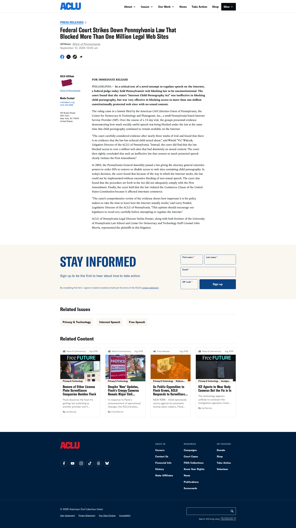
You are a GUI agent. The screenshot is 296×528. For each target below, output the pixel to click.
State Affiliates (164, 475)
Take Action (199, 6)
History (159, 469)
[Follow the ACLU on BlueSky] (107, 463)
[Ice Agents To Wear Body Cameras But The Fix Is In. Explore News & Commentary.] (216, 382)
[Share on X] (68, 58)
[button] (75, 57)
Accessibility (124, 515)
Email (185, 269)
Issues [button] (145, 6)
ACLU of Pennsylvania (86, 44)
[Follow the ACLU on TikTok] (89, 463)
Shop (215, 6)
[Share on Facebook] (62, 58)
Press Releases (72, 22)
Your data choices (107, 515)
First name (187, 257)
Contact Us (161, 456)
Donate (221, 450)
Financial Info (163, 462)
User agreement (67, 515)
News (183, 6)
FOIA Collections (194, 462)
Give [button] (227, 6)
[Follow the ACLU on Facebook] (64, 463)
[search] (232, 511)
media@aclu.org (67, 102)
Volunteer (222, 469)
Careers (159, 450)
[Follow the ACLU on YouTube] (72, 463)
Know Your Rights (194, 469)
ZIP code (186, 282)
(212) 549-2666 (66, 105)
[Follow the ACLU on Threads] (98, 463)
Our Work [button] (164, 6)
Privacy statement (87, 515)
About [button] (128, 6)
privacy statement (150, 288)
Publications (191, 481)
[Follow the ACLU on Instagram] (81, 463)
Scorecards (190, 488)
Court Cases (191, 456)
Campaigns (190, 450)
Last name (211, 257)
